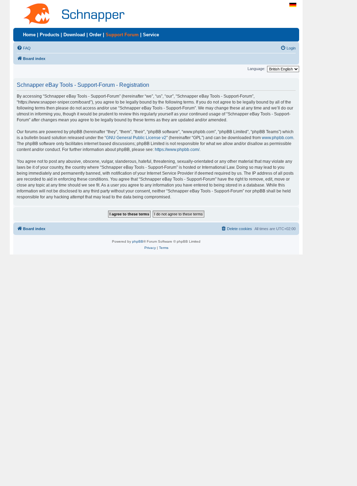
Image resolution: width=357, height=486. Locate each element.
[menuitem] (24, 48)
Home (29, 34)
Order (95, 34)
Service (151, 34)
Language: (256, 69)
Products (49, 34)
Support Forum (122, 34)
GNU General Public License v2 (136, 137)
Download (74, 34)
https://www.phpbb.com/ (177, 149)
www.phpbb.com (277, 137)
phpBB (137, 241)
